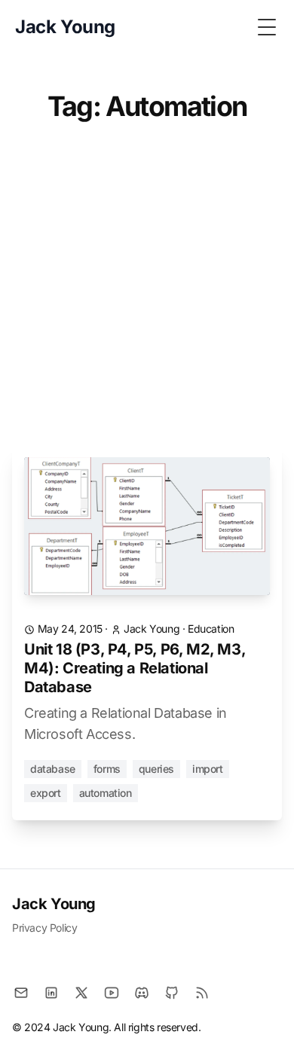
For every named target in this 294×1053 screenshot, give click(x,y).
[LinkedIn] (51, 993)
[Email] (21, 993)
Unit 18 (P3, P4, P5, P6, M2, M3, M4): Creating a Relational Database (134, 668)
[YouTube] (111, 993)
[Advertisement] (147, 292)
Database (52, 768)
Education (211, 628)
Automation (105, 792)
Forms (107, 768)
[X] (81, 993)
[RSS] (202, 993)
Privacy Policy (44, 927)
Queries (156, 768)
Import (207, 768)
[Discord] (142, 993)
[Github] (172, 993)
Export (45, 792)
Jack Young (54, 904)
